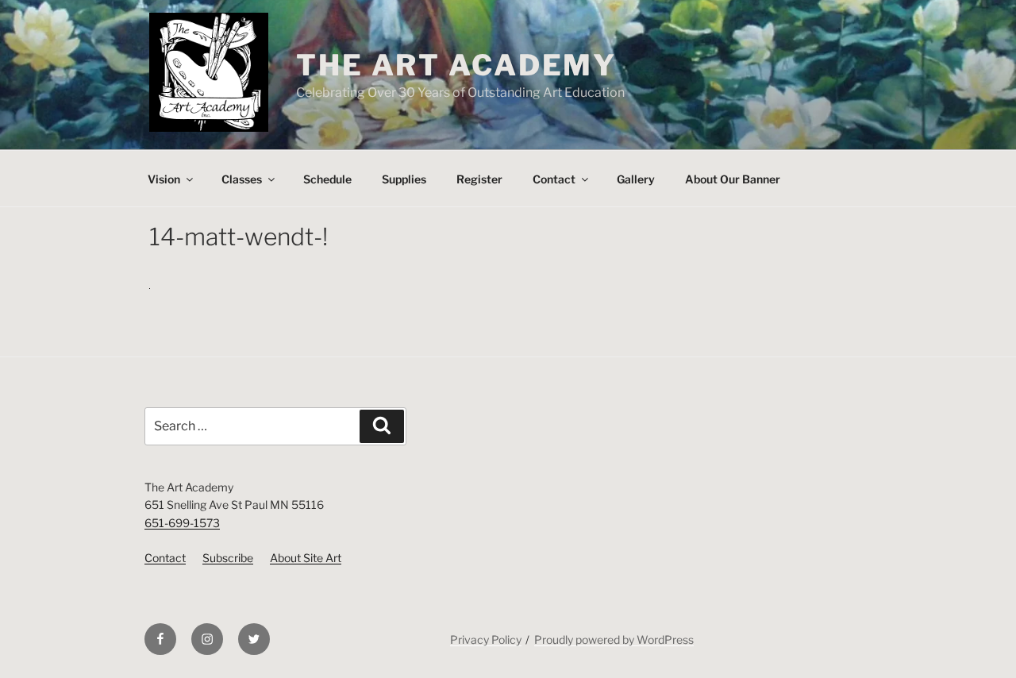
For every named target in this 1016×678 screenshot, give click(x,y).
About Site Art (305, 557)
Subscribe (227, 557)
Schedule (327, 179)
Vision (164, 179)
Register (479, 179)
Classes (241, 179)
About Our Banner (732, 179)
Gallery (636, 179)
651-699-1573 (182, 523)
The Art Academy (456, 65)
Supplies (404, 179)
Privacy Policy (485, 639)
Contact (554, 179)
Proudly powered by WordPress (614, 639)
